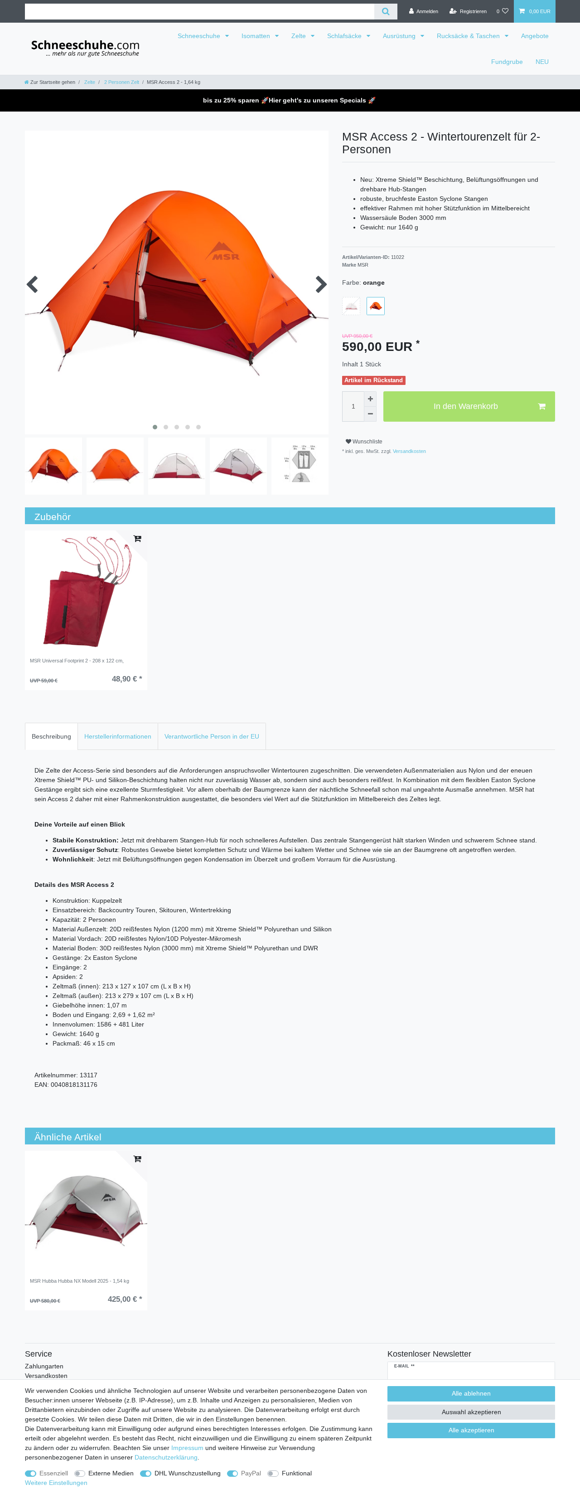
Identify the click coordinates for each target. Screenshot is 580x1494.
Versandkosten (409, 451)
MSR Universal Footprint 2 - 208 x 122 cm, (77, 660)
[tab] (51, 736)
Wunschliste (366, 441)
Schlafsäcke (345, 35)
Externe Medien (111, 1473)
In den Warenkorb (466, 406)
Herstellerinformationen (117, 736)
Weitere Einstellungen (56, 1482)
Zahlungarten (44, 1366)
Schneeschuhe (200, 35)
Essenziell (53, 1473)
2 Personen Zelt (121, 82)
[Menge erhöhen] (370, 399)
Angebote (535, 35)
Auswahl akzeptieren (471, 1412)
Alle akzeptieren (471, 1430)
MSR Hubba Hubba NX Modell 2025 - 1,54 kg (79, 1281)
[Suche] (385, 11)
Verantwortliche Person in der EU (211, 736)
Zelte (299, 35)
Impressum (187, 1447)
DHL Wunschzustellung (188, 1473)
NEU (542, 61)
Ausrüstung (400, 35)
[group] (86, 591)
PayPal (251, 1473)
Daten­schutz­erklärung (166, 1457)
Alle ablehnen (471, 1393)
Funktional (297, 1473)
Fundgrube (507, 61)
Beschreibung (51, 736)
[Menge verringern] (370, 414)
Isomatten (257, 35)
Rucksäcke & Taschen (469, 35)
